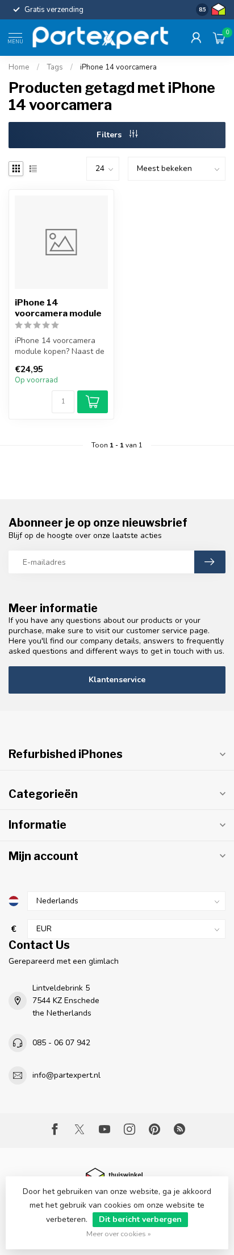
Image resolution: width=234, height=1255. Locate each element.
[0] (219, 37)
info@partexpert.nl (66, 1075)
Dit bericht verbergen (140, 1219)
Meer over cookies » (118, 1233)
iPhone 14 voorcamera (118, 67)
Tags (55, 67)
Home (19, 67)
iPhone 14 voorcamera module (58, 308)
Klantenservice (117, 679)
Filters (110, 134)
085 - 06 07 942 (61, 1042)
